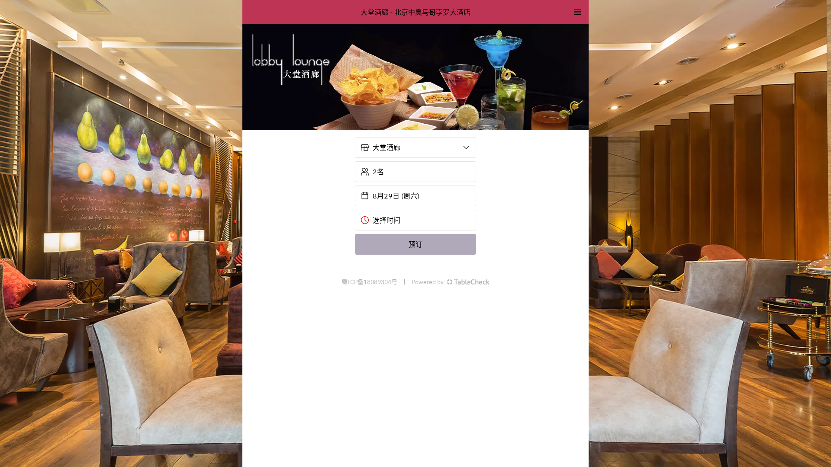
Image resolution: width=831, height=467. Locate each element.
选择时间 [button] (386, 220)
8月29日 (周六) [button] (396, 196)
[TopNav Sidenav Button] (577, 12)
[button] (415, 147)
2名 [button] (378, 171)
